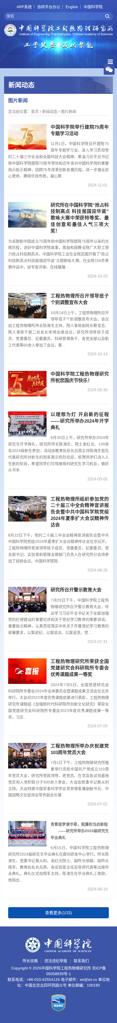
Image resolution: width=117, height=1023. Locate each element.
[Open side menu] (110, 61)
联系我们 (81, 961)
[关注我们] (109, 69)
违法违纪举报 (55, 961)
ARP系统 (24, 7)
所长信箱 (30, 961)
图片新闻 (68, 111)
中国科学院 (93, 7)
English (72, 7)
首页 (35, 111)
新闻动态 (49, 111)
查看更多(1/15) (58, 912)
